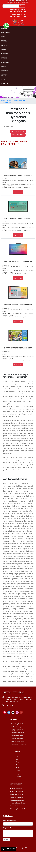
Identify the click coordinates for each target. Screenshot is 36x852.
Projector (4, 70)
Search (22, 6)
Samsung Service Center (18, 809)
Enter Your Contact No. (9, 820)
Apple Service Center (17, 800)
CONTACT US (4, 83)
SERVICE (3, 79)
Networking (4, 53)
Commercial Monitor (20, 100)
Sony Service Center (17, 806)
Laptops (4, 45)
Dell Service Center (17, 791)
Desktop (3, 49)
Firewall (4, 41)
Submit (6, 839)
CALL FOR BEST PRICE (18, 132)
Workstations (5, 32)
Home (3, 100)
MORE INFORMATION (18, 135)
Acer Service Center (17, 797)
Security (4, 75)
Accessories (5, 62)
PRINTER (3, 66)
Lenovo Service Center (18, 803)
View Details (18, 192)
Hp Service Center (16, 788)
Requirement (7, 828)
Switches (4, 58)
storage (4, 36)
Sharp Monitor (7, 102)
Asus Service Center (17, 794)
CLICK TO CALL (10, 848)
